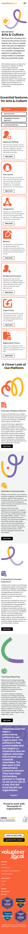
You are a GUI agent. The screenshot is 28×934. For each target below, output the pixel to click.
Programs (3, 881)
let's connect (5, 891)
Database (3, 864)
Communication (5, 867)
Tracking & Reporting (6, 874)
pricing (3, 894)
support (3, 889)
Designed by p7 (23, 926)
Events (3, 884)
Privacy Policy (14, 926)
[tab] (14, 109)
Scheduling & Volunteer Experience (10, 871)
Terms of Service (5, 926)
